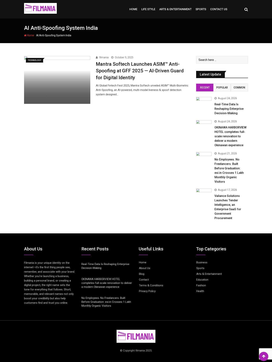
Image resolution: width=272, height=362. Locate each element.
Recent (205, 87)
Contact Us (218, 9)
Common (239, 87)
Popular (222, 87)
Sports (201, 9)
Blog (141, 274)
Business (201, 262)
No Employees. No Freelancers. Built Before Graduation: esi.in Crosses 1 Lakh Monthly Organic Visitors (106, 301)
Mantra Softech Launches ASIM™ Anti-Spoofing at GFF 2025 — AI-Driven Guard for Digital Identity (140, 70)
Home (133, 9)
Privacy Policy (147, 291)
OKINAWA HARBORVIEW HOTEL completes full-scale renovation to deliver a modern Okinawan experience (230, 136)
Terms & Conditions (151, 285)
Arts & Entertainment (175, 9)
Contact (144, 279)
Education (202, 279)
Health (200, 291)
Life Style (148, 9)
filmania (104, 57)
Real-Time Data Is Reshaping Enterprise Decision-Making (229, 109)
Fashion (201, 285)
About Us (144, 268)
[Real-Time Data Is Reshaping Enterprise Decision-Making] (204, 103)
